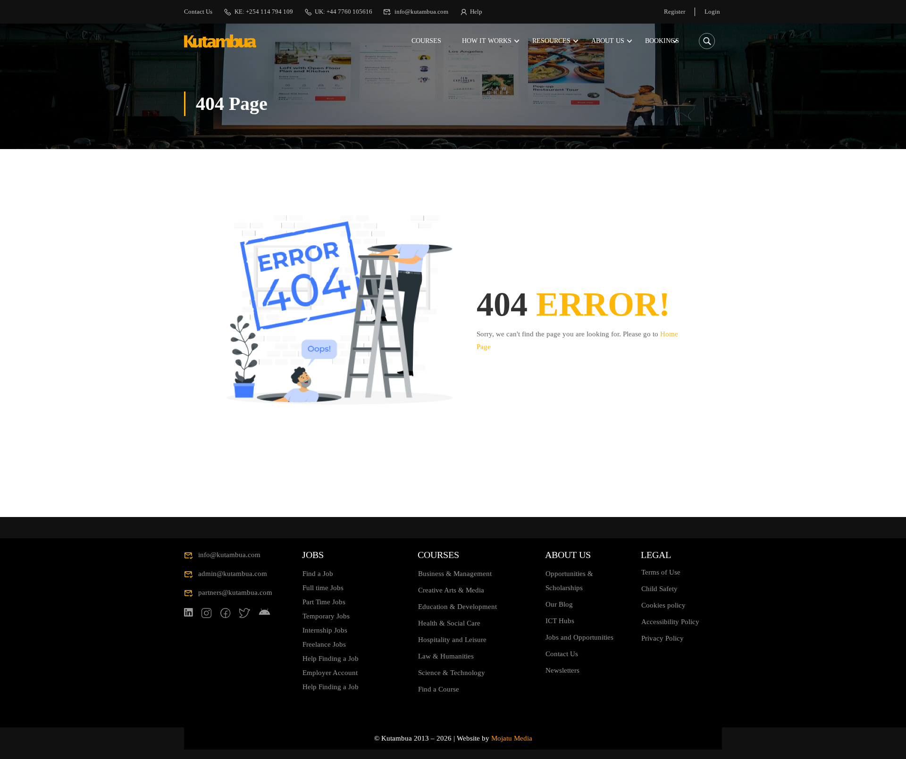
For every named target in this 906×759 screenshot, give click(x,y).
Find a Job (317, 573)
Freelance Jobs (324, 644)
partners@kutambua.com (235, 592)
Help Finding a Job (330, 658)
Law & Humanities (446, 656)
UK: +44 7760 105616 (343, 11)
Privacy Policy (662, 638)
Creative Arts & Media (451, 590)
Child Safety (659, 588)
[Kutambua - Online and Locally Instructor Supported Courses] (220, 41)
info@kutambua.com (421, 11)
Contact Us (198, 11)
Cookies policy (663, 605)
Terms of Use (660, 572)
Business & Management (455, 573)
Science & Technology (451, 672)
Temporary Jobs (326, 616)
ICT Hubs (559, 621)
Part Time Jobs (323, 602)
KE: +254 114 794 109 (264, 11)
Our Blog (559, 604)
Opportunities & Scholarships (569, 581)
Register (674, 11)
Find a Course (438, 689)
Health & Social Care (449, 623)
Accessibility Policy (670, 622)
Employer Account (330, 672)
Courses (426, 40)
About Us (607, 40)
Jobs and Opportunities (579, 637)
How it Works (487, 40)
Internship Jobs (324, 630)
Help (476, 11)
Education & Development (457, 606)
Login (712, 11)
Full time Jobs (323, 588)
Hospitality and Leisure (452, 639)
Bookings (662, 40)
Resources (551, 40)
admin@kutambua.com (232, 573)
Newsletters (562, 670)
